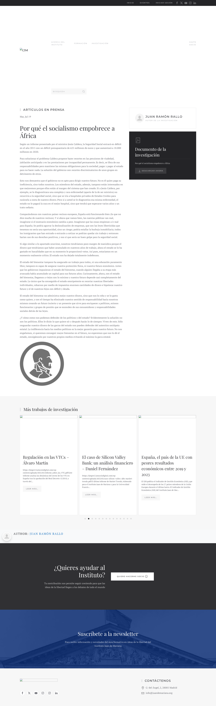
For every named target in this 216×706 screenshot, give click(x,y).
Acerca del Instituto (58, 43)
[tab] (85, 518)
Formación (80, 43)
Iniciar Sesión (164, 3)
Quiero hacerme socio (130, 576)
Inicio (130, 3)
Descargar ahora (152, 171)
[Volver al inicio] (35, 51)
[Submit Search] (84, 91)
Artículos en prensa (44, 109)
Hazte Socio (192, 43)
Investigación (100, 43)
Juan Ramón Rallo (46, 534)
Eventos (145, 3)
